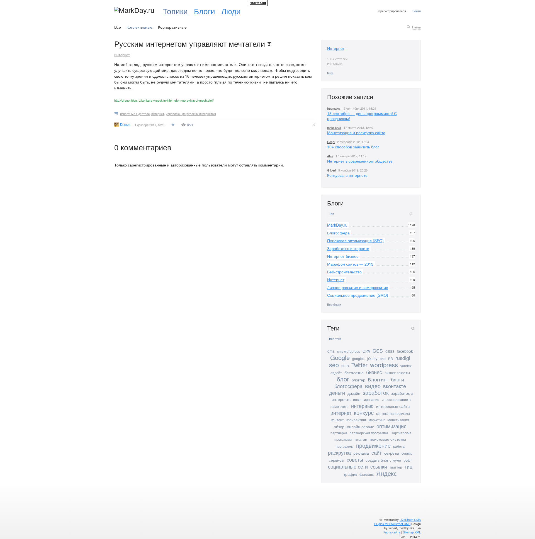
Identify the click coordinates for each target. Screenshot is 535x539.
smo (345, 365)
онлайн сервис (360, 426)
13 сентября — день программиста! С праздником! (362, 116)
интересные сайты (393, 406)
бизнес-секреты (397, 372)
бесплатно (354, 372)
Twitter (359, 365)
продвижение (373, 445)
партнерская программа (369, 432)
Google (340, 357)
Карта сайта (391, 532)
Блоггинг (378, 379)
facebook (405, 351)
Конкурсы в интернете (347, 175)
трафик (350, 474)
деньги (337, 392)
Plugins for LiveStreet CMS (392, 523)
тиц (408, 466)
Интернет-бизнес (342, 256)
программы (345, 446)
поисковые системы (388, 439)
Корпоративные (172, 27)
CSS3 (389, 351)
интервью (362, 405)
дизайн (353, 393)
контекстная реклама (393, 413)
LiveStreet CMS (410, 519)
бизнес (374, 372)
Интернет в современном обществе (360, 161)
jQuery (372, 358)
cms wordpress (348, 351)
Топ (331, 213)
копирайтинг (356, 419)
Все (117, 27)
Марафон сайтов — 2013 (350, 264)
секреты (391, 453)
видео (373, 386)
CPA (366, 351)
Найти (416, 27)
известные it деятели (135, 113)
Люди (231, 10)
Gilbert (331, 170)
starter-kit (258, 3)
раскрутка (339, 452)
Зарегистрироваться (391, 11)
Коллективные (139, 27)
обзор (339, 426)
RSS (330, 73)
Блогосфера (338, 233)
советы (355, 459)
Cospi (331, 141)
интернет (157, 113)
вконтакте (394, 385)
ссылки (378, 466)
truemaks (333, 108)
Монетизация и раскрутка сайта (356, 132)
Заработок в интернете (348, 248)
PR (390, 358)
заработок (376, 392)
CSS (378, 350)
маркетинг (377, 419)
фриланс (366, 474)
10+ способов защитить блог (353, 147)
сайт (376, 452)
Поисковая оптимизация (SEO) (355, 240)
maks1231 (334, 127)
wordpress (384, 364)
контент (337, 419)
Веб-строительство (344, 272)
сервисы (336, 460)
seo (334, 364)
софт (408, 460)
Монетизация (398, 419)
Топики (175, 10)
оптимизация (391, 426)
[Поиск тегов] (413, 328)
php (383, 358)
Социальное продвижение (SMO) (357, 295)
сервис (407, 453)
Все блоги (334, 304)
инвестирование (366, 399)
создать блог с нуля (383, 460)
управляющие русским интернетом (191, 113)
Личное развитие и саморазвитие (357, 287)
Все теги (335, 338)
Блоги (204, 10)
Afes (330, 156)
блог (343, 378)
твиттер (396, 467)
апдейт (336, 372)
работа (399, 446)
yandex (406, 365)
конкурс (364, 412)
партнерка (338, 432)
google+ (358, 358)
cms (331, 351)
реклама (361, 453)
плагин (361, 439)
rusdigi (402, 357)
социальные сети (348, 466)
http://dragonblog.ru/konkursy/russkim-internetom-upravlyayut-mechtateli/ (164, 100)
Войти (416, 11)
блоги (397, 379)
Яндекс (386, 473)
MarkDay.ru (337, 225)
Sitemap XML (412, 532)
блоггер (358, 380)
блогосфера (348, 385)
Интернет (122, 54)
